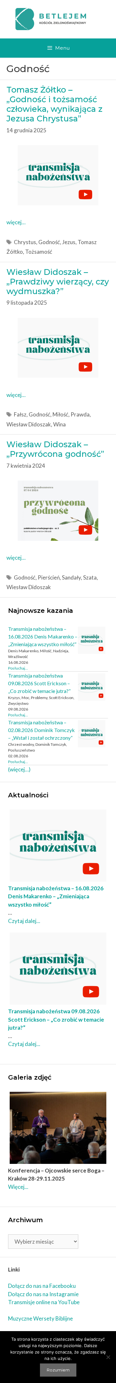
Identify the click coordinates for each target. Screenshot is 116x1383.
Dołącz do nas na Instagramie (43, 1294)
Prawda (80, 414)
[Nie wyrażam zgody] (108, 1357)
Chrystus (25, 242)
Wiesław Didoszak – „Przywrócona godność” (55, 449)
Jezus (68, 242)
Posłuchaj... (18, 668)
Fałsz (20, 414)
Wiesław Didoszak (28, 424)
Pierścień (49, 577)
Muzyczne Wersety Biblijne (40, 1318)
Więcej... (18, 1186)
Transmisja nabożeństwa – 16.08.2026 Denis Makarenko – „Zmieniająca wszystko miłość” (42, 636)
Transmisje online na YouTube (44, 1302)
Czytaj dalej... (24, 921)
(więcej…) (19, 769)
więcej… (15, 222)
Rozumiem (58, 1369)
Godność (49, 242)
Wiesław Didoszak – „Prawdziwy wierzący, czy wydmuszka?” (57, 281)
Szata (90, 577)
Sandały (71, 577)
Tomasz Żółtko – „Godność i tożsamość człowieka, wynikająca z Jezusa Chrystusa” (54, 104)
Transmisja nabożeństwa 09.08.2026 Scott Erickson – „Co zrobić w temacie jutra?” (39, 683)
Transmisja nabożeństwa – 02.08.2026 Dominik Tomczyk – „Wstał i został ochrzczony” (41, 730)
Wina (59, 424)
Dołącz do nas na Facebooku (42, 1285)
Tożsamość (38, 251)
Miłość (60, 414)
